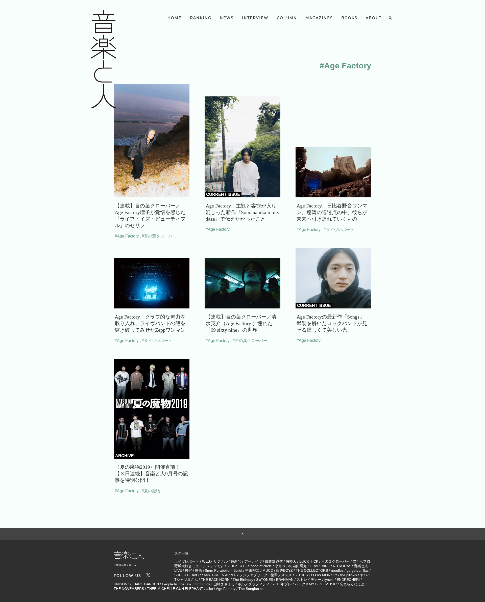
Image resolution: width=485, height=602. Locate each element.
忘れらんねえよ (352, 584)
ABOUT (373, 18)
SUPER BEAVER (187, 575)
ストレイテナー (309, 580)
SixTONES (264, 580)
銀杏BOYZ (284, 570)
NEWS (227, 18)
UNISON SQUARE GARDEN (136, 584)
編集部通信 (274, 561)
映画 (198, 570)
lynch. (329, 580)
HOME (174, 18)
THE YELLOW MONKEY (317, 575)
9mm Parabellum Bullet (223, 570)
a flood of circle (260, 566)
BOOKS (349, 18)
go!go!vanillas (358, 570)
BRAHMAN (285, 580)
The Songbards (250, 589)
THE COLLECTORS (312, 570)
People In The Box (176, 584)
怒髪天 (291, 561)
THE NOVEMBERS (129, 589)
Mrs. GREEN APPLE (220, 575)
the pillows (348, 575)
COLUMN (287, 18)
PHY (188, 570)
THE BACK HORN (215, 580)
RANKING (200, 18)
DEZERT (237, 566)
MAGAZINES (319, 18)
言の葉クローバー (335, 561)
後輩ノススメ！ (283, 575)
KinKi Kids (202, 584)
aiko (209, 589)
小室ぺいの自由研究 (291, 566)
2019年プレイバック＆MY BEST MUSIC (305, 584)
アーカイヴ (253, 561)
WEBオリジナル (215, 561)
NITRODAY (342, 566)
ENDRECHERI (348, 580)
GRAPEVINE (320, 566)
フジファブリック (253, 575)
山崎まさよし (224, 584)
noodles (337, 570)
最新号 (236, 561)
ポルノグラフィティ (254, 584)
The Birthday (243, 580)
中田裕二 (252, 570)
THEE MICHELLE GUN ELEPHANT (175, 589)
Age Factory (225, 589)
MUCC (267, 570)
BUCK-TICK (308, 561)
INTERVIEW (255, 18)
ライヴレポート (186, 561)
